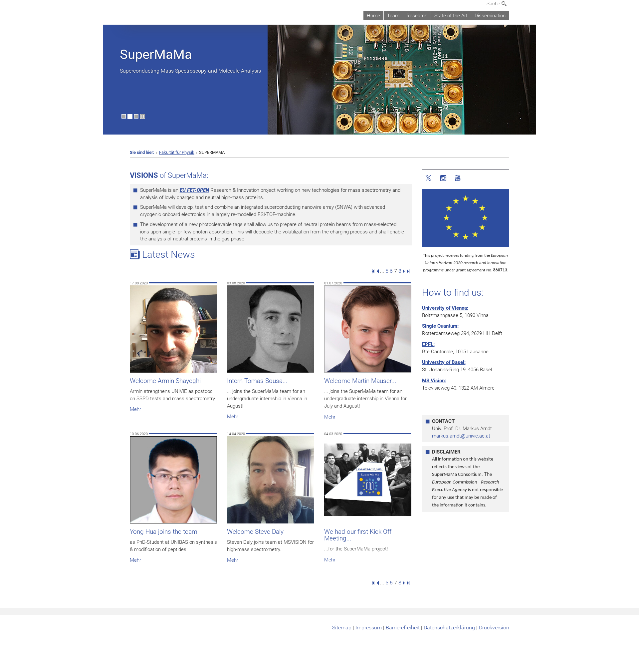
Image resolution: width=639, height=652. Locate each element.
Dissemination (490, 16)
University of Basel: (444, 362)
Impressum (368, 627)
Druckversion (494, 627)
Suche (494, 4)
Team (393, 16)
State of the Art (451, 16)
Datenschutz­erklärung (449, 627)
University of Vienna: (445, 308)
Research (416, 16)
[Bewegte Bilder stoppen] (142, 116)
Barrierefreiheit (403, 627)
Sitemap (341, 627)
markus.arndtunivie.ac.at (461, 436)
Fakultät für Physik (176, 152)
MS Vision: (434, 381)
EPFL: (428, 344)
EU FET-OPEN (194, 190)
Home (373, 16)
